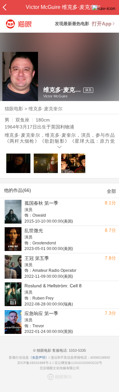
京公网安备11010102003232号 (78, 363)
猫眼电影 (14, 108)
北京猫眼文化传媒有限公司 (59, 368)
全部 (111, 191)
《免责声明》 (39, 357)
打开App (101, 23)
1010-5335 (77, 350)
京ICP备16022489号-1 (34, 363)
